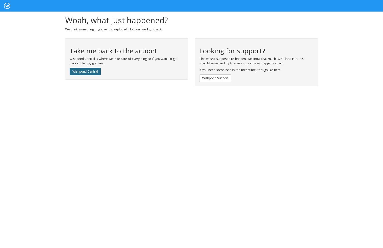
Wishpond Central (85, 71)
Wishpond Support (215, 78)
